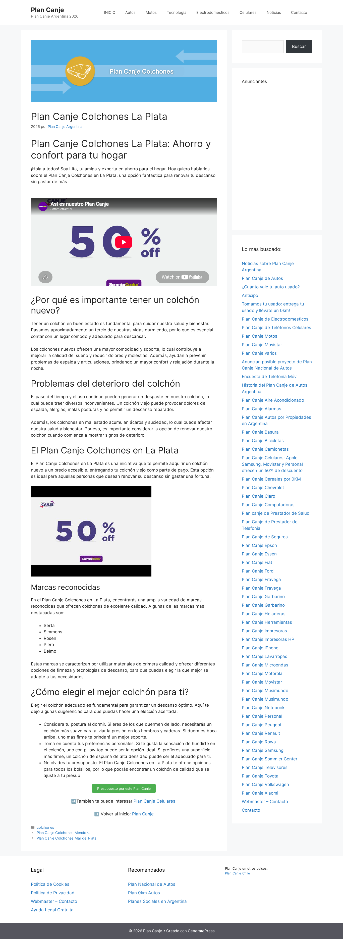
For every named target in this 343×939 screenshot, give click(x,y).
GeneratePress (201, 930)
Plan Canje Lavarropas (264, 656)
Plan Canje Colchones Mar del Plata (66, 838)
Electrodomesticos (213, 12)
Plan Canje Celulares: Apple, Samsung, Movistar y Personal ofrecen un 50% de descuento (272, 464)
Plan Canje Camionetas (265, 449)
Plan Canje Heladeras (263, 613)
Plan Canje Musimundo (265, 690)
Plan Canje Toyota (260, 775)
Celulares (248, 12)
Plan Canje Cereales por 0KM (271, 479)
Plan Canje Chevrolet (263, 487)
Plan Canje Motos (259, 336)
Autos (130, 12)
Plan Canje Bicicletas (263, 440)
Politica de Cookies (50, 884)
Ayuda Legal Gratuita (52, 909)
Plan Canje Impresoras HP (268, 639)
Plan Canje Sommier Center (269, 758)
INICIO (109, 12)
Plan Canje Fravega (261, 579)
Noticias (274, 12)
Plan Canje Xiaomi (260, 793)
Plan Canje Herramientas (267, 622)
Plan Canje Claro (258, 496)
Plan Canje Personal (262, 716)
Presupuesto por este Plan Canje (124, 788)
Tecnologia (176, 12)
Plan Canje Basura (260, 432)
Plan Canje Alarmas (261, 408)
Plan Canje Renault (261, 733)
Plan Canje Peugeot (261, 724)
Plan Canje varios (259, 353)
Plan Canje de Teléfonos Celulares (276, 327)
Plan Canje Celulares (154, 801)
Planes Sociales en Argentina (157, 901)
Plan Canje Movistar (262, 344)
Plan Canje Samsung (262, 750)
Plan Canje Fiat (257, 562)
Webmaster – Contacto (265, 801)
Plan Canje (47, 10)
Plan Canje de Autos (262, 278)
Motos (151, 12)
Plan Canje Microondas (265, 664)
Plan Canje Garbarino (263, 596)
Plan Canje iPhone (260, 647)
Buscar (299, 46)
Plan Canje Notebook (263, 707)
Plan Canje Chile (237, 873)
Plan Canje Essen (259, 553)
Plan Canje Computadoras (268, 504)
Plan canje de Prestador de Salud (276, 513)
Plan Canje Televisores (265, 767)
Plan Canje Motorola (262, 673)
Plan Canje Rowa (259, 741)
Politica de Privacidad (53, 892)
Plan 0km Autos (144, 892)
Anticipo (250, 295)
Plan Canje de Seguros (265, 536)
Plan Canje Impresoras (264, 630)
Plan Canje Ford (258, 570)
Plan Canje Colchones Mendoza (63, 832)
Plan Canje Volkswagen (265, 784)
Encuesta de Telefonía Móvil (270, 376)
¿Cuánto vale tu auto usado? (271, 286)
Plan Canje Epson (259, 545)
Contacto (299, 12)
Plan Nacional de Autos (151, 884)
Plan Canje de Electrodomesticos (275, 319)
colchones (45, 827)
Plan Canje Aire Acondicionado (273, 400)
